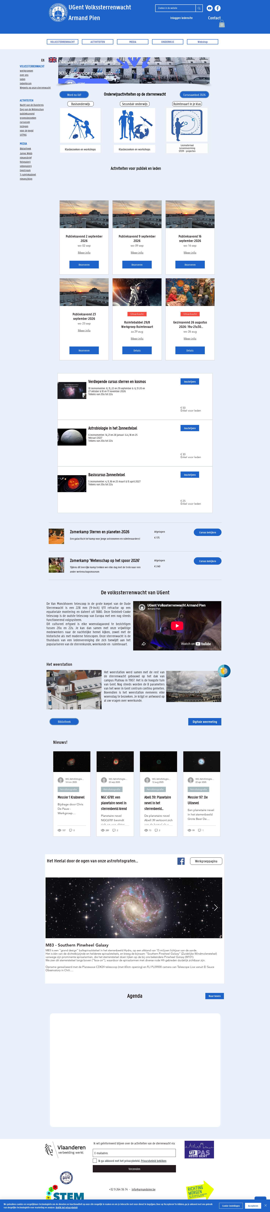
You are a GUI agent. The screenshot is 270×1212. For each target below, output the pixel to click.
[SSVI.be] (66, 1177)
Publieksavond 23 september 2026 (84, 316)
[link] (107, 532)
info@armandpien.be (143, 1189)
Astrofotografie (68, 789)
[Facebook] (218, 8)
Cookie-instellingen (231, 1205)
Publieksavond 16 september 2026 (190, 238)
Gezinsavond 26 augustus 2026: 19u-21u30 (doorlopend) (190, 324)
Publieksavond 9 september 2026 (137, 238)
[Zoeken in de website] (198, 8)
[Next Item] (216, 907)
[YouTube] (210, 8)
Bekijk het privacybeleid (67, 1207)
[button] (214, 18)
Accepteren (253, 1205)
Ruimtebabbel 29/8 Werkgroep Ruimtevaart (137, 324)
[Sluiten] (265, 1205)
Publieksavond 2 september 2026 (84, 238)
